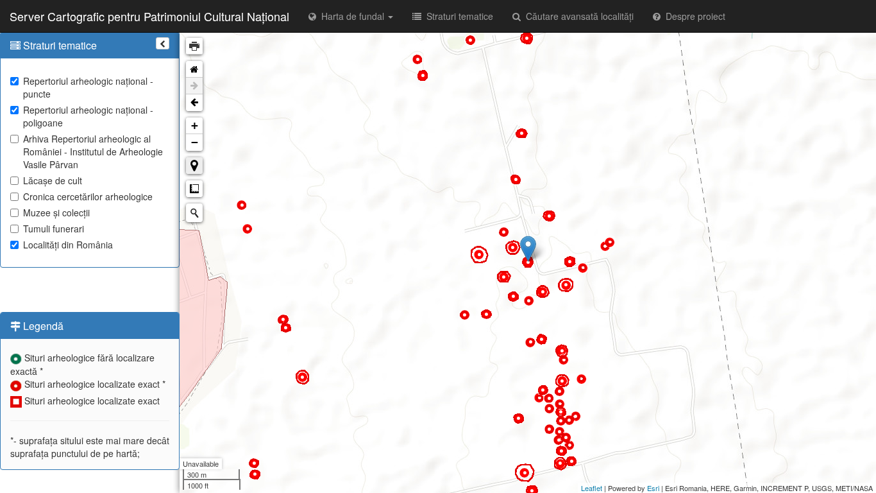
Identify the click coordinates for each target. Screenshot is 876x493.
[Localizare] (194, 165)
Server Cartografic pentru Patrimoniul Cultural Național (149, 16)
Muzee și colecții (56, 212)
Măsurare (194, 188)
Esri (653, 488)
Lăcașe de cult (52, 180)
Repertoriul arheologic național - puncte (88, 87)
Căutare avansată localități (577, 16)
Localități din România (68, 244)
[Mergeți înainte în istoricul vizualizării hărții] (194, 86)
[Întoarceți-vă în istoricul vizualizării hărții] (194, 102)
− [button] (194, 142)
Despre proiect (693, 16)
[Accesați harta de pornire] (194, 69)
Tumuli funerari (53, 228)
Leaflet (591, 488)
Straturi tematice (457, 16)
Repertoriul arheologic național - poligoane (88, 116)
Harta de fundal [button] (351, 16)
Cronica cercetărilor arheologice (88, 196)
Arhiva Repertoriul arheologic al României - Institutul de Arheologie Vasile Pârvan (93, 151)
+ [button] (194, 125)
